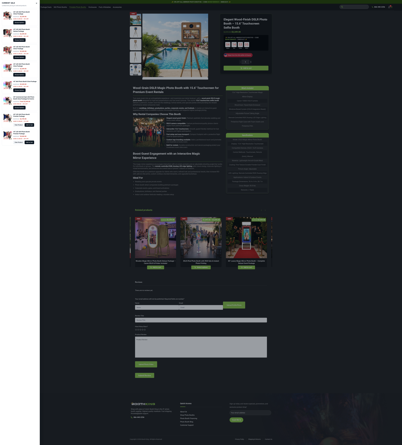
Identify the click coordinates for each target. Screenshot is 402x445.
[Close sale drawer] (37, 3)
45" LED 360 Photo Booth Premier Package (21, 132)
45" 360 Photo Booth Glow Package (25, 81)
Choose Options (19, 22)
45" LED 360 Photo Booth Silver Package (21, 47)
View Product (19, 125)
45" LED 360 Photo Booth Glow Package (21, 65)
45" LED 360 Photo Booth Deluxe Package (21, 30)
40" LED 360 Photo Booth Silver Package (21, 13)
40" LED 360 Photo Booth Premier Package (21, 115)
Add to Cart (29, 125)
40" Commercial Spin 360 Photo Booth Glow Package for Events (23, 98)
